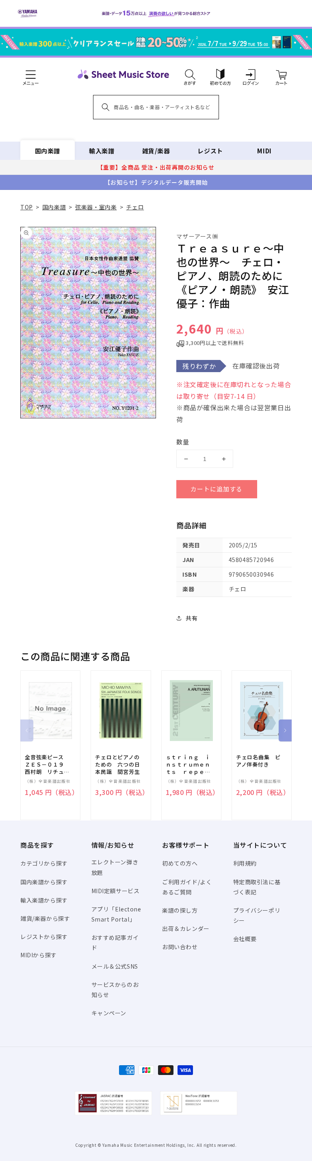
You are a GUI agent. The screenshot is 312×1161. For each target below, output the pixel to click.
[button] (190, 74)
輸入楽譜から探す (44, 900)
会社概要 (245, 939)
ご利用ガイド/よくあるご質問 (187, 887)
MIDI (264, 150)
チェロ (135, 207)
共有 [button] (191, 618)
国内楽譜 (47, 150)
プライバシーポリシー (257, 915)
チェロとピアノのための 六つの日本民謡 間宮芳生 (117, 764)
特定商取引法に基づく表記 (257, 887)
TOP (26, 207)
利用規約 (245, 863)
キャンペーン (109, 1013)
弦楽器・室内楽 (96, 207)
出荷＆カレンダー (186, 928)
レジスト (210, 150)
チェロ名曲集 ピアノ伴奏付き (258, 761)
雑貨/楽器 (156, 150)
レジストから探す (44, 937)
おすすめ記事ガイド (115, 942)
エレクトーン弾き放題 (115, 867)
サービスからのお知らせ (115, 989)
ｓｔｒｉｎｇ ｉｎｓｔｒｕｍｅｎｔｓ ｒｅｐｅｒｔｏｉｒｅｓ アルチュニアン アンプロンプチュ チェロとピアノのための (188, 765)
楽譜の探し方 (180, 910)
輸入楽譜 (101, 150)
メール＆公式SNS (114, 966)
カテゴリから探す (44, 863)
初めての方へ (180, 863)
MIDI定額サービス (115, 891)
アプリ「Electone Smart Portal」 (116, 914)
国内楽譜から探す (44, 882)
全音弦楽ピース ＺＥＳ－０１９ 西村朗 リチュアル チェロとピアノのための (47, 765)
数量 (182, 441)
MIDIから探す (38, 955)
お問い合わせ (180, 947)
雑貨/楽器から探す (45, 918)
